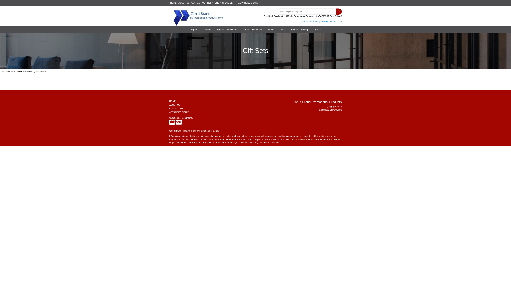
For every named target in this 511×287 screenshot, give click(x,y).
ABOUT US (183, 3)
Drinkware (232, 30)
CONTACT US (198, 3)
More (316, 30)
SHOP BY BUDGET (224, 3)
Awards (207, 30)
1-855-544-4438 (309, 21)
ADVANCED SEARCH (249, 3)
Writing (304, 30)
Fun (244, 30)
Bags (219, 30)
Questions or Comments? (181, 118)
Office (282, 30)
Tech (293, 30)
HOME (173, 3)
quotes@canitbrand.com (330, 21)
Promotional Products (209, 131)
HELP (210, 3)
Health (271, 30)
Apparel (194, 30)
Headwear (257, 30)
